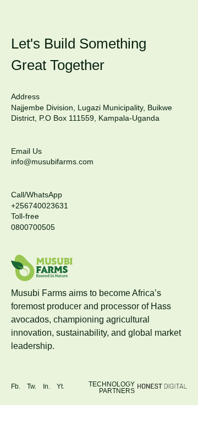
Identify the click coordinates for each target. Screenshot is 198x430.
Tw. (31, 386)
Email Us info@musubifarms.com (52, 156)
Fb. (15, 386)
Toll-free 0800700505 (33, 222)
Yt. (60, 386)
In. (46, 386)
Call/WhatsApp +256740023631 (39, 200)
